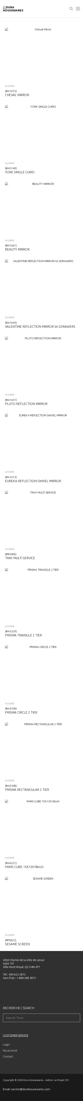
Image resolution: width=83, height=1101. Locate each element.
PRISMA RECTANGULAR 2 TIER (27, 789)
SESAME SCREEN (17, 944)
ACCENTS (9, 86)
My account (10, 1050)
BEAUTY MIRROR (17, 249)
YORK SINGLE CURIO (20, 172)
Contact (8, 1056)
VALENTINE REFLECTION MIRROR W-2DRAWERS (40, 326)
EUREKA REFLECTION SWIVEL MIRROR (33, 481)
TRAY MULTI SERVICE (20, 558)
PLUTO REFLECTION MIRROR (26, 404)
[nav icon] (78, 9)
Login (6, 1044)
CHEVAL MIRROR (17, 95)
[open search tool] (71, 8)
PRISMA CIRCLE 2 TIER (21, 712)
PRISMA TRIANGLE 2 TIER (23, 635)
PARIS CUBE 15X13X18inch (24, 867)
